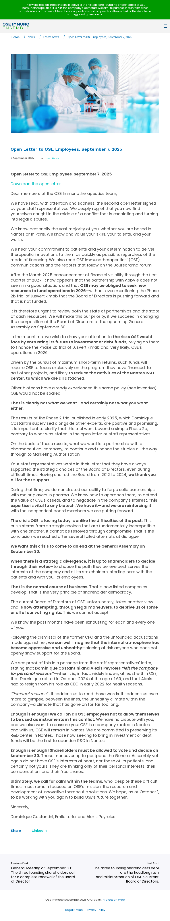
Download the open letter (36, 183)
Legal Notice (74, 910)
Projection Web (114, 900)
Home (15, 37)
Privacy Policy (95, 910)
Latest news (51, 37)
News (31, 37)
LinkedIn (39, 830)
